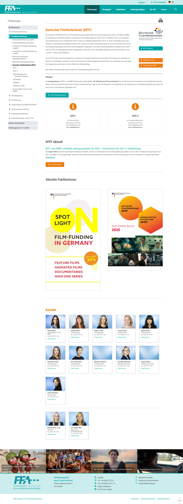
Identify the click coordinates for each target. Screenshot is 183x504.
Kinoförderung (16, 100)
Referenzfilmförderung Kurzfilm (23, 43)
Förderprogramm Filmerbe (20, 109)
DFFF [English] (148, 48)
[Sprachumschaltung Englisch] (173, 2)
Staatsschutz (144, 469)
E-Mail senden (51, 339)
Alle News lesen (56, 164)
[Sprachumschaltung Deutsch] (169, 2)
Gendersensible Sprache (147, 484)
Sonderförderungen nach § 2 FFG (22, 118)
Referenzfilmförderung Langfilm (23, 40)
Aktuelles (16, 83)
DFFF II (15, 71)
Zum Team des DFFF (150, 65)
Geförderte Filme (149, 60)
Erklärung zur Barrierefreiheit (148, 481)
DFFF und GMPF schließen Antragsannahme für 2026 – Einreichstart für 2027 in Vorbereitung (93, 148)
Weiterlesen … (51, 158)
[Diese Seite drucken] (161, 22)
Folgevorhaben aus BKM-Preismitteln (24, 105)
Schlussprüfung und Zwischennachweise (20, 75)
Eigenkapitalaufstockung (19, 114)
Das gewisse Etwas (54, 469)
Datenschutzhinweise (148, 499)
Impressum (135, 499)
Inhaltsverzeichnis (163, 499)
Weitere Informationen (17, 123)
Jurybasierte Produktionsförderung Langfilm (24, 47)
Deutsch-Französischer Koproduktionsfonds (20, 58)
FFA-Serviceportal (159, 2)
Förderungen (14, 20)
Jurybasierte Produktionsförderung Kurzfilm (24, 52)
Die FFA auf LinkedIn (105, 489)
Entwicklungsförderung (19, 32)
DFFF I (15, 68)
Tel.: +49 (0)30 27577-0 (106, 481)
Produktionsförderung (19, 36)
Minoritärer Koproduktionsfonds (23, 62)
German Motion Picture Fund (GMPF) (22, 90)
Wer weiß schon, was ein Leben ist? (106, 469)
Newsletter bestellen (146, 478)
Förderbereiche (14, 27)
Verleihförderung (17, 96)
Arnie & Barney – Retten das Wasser (15, 466)
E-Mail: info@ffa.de (104, 486)
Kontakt (141, 2)
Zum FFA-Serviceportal (58, 95)
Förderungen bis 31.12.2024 (19, 128)
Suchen (176, 9)
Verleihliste (17, 79)
